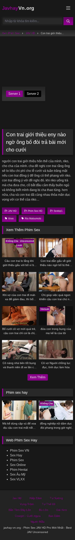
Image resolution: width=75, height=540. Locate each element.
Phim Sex (17, 460)
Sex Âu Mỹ (17, 474)
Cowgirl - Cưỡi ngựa (27, 515)
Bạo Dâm (54, 515)
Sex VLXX (17, 479)
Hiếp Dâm (35, 498)
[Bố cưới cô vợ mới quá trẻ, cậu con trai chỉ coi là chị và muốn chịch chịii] (19, 315)
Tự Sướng (56, 498)
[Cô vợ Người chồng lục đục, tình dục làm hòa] (56, 349)
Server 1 (14, 93)
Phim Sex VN (19, 450)
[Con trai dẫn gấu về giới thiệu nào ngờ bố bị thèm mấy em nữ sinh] (56, 247)
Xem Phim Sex (11, 33)
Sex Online (18, 465)
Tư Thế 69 (48, 504)
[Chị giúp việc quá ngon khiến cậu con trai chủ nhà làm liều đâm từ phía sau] (56, 281)
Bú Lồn (43, 509)
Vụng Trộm (27, 504)
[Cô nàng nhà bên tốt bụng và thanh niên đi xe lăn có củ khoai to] (19, 349)
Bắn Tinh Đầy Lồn (19, 509)
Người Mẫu (37, 521)
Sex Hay (16, 455)
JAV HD (30, 33)
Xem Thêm (37, 377)
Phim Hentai (19, 469)
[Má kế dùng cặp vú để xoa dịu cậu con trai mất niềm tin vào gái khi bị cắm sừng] (19, 410)
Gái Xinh (61, 509)
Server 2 (33, 93)
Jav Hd (16, 498)
